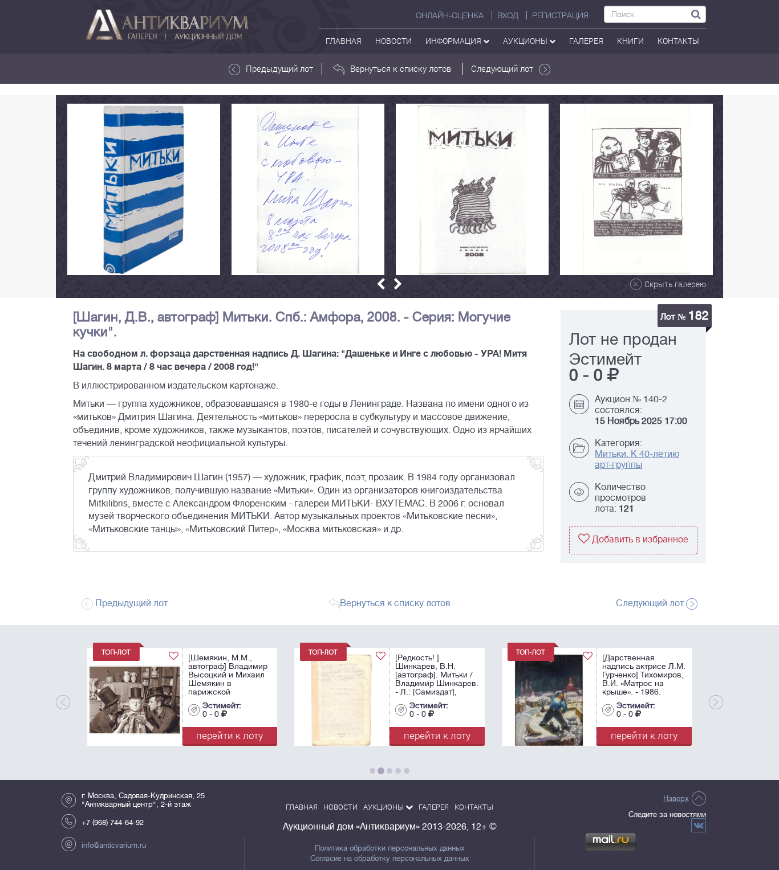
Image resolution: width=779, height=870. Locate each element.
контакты (678, 40)
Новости (393, 40)
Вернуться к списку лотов (400, 68)
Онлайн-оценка (450, 15)
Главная (344, 40)
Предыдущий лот (279, 68)
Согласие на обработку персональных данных (389, 858)
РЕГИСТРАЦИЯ (560, 15)
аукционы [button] (526, 40)
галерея (586, 40)
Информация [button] (454, 40)
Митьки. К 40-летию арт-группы (637, 459)
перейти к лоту (127, 735)
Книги (630, 40)
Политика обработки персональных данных (390, 848)
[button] (381, 284)
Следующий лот (502, 68)
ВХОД (507, 15)
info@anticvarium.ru (114, 845)
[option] (144, 189)
